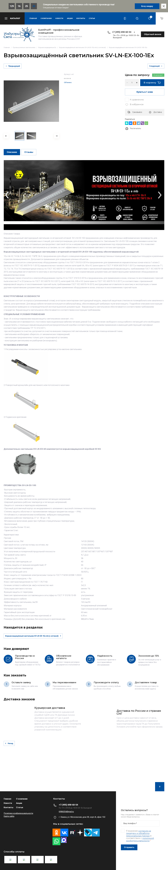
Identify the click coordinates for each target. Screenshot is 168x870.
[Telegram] (138, 123)
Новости (59, 18)
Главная (33, 18)
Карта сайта (9, 816)
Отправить (129, 847)
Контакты (80, 18)
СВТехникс (68, 82)
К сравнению (137, 99)
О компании (46, 18)
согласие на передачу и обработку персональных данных (138, 833)
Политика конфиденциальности (18, 813)
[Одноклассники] (134, 123)
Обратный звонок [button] (152, 34)
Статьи (92, 18)
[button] (12, 18)
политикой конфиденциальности (140, 839)
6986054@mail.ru (66, 811)
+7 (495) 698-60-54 (121, 32)
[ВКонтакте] (130, 123)
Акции (70, 18)
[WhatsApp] (146, 123)
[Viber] (142, 123)
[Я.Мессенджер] (126, 123)
